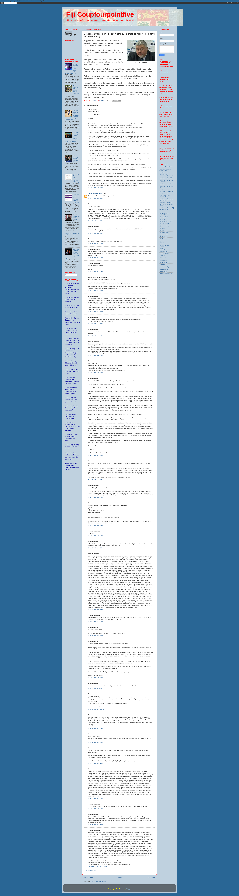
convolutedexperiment (95, 193)
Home (120, 878)
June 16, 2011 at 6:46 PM (95, 609)
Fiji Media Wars (164, 232)
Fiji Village (162, 249)
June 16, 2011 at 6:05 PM (95, 497)
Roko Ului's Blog (164, 267)
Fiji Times (162, 240)
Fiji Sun (161, 238)
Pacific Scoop (163, 262)
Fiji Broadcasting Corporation (164, 214)
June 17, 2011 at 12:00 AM (96, 709)
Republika (162, 264)
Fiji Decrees (162, 219)
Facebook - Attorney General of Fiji (165, 169)
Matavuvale (162, 258)
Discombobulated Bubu (166, 167)
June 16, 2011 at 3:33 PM (95, 271)
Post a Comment (91, 870)
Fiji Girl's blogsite (164, 223)
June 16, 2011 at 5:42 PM (95, 372)
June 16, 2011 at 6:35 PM (95, 548)
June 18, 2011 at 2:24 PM (95, 809)
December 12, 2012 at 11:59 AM (97, 866)
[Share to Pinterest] (120, 101)
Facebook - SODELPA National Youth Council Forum (166, 204)
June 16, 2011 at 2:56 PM (95, 198)
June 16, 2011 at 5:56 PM (95, 455)
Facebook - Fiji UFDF (165, 178)
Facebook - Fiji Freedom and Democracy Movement (166, 174)
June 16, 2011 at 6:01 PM (95, 480)
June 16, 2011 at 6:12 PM (95, 525)
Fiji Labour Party (164, 226)
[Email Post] (108, 100)
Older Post (151, 878)
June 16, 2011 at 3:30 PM (95, 243)
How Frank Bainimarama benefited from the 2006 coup (76, 178)
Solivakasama (163, 269)
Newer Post (88, 878)
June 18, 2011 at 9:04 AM (95, 763)
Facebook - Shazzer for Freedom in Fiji (166, 199)
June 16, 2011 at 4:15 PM (95, 290)
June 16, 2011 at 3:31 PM (95, 257)
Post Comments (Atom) (99, 881)
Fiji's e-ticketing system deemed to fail (76, 158)
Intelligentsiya (163, 251)
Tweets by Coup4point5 (71, 275)
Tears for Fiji (163, 271)
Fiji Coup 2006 (163, 217)
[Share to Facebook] (118, 101)
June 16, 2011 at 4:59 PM (95, 355)
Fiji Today (162, 243)
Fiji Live (161, 230)
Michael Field (163, 260)
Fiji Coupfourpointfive (100, 14)
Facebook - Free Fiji (165, 184)
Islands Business (164, 253)
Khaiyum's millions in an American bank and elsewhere (76, 198)
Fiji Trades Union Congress (164, 246)
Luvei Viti (162, 255)
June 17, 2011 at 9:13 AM (95, 728)
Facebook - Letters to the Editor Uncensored (166, 190)
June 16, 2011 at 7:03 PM (95, 621)
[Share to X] (116, 101)
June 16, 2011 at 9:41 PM (95, 677)
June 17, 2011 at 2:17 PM (95, 742)
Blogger (128, 889)
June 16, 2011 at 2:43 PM (95, 188)
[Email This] (113, 101)
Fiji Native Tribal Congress (164, 235)
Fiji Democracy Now (165, 221)
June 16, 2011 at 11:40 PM (96, 688)
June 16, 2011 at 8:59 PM (95, 635)
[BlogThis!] (115, 101)
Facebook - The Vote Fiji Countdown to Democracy (166, 209)
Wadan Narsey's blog (165, 273)
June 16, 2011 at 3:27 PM (95, 233)
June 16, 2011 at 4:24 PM (95, 311)
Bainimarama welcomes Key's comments (72, 234)
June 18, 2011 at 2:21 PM (95, 798)
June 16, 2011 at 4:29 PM (95, 324)
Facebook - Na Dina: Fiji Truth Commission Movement (166, 195)
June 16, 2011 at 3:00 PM (95, 221)
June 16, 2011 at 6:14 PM (95, 536)
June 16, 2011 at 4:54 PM (95, 336)
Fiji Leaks (162, 228)
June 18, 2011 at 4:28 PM (95, 824)
